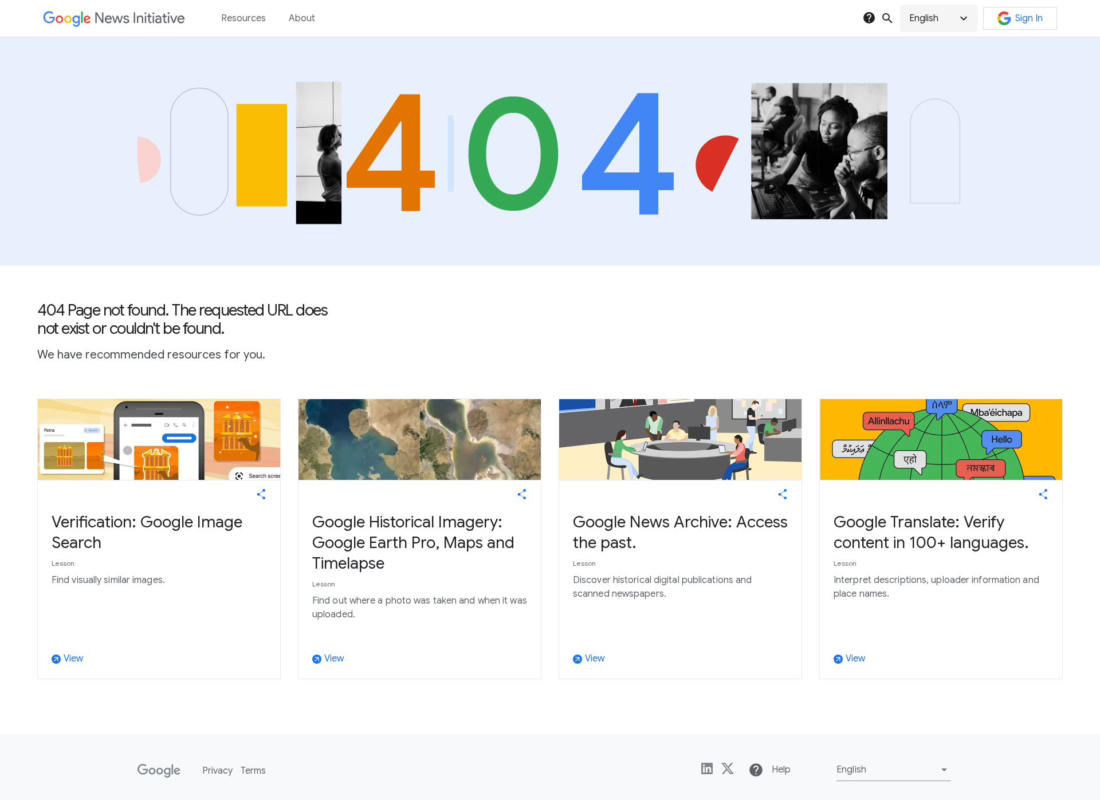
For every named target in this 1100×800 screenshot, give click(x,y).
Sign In (1029, 18)
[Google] (159, 771)
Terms (253, 771)
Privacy (217, 771)
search (887, 18)
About (302, 18)
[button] (938, 18)
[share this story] (261, 494)
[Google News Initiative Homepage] (113, 18)
